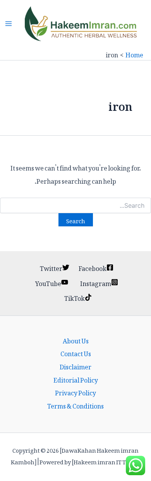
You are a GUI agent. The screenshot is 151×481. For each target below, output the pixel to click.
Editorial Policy (75, 379)
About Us (76, 340)
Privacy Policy (75, 391)
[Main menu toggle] (8, 23)
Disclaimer (75, 365)
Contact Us (75, 352)
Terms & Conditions (75, 405)
